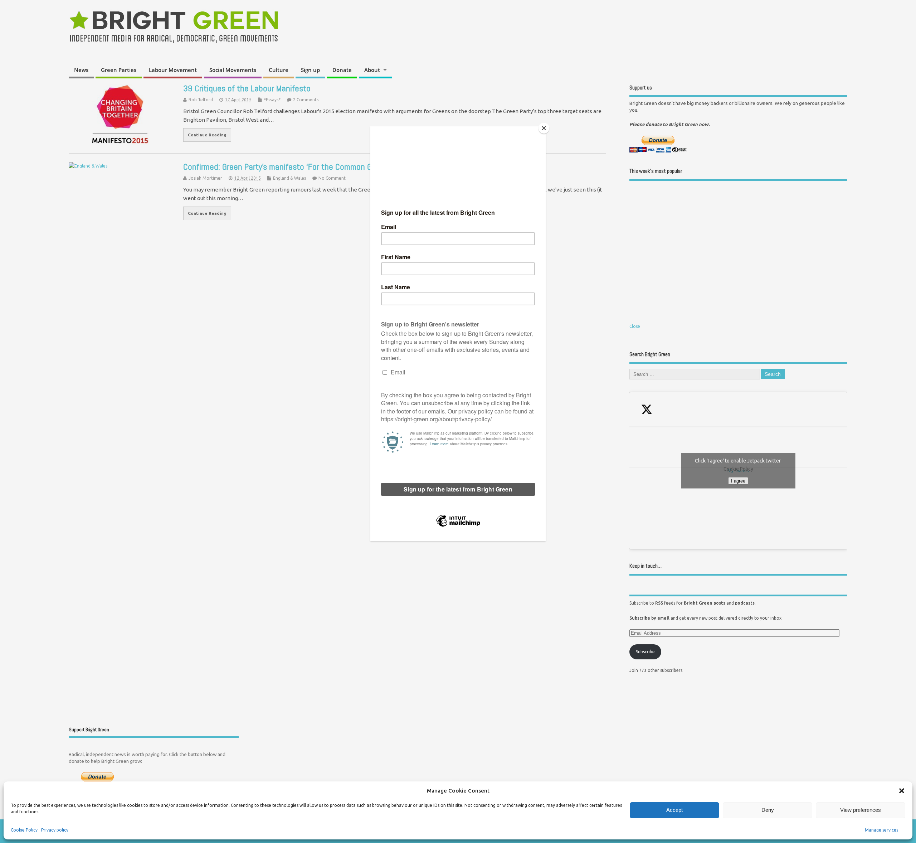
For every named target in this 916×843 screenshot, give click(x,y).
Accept (674, 810)
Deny (767, 810)
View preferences (860, 810)
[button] (901, 790)
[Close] (544, 128)
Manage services (881, 830)
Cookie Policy (24, 830)
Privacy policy (54, 830)
